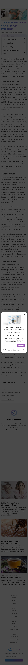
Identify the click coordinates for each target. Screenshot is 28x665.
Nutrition (14, 600)
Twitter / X (14, 613)
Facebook (14, 611)
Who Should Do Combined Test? (11, 52)
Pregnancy (4, 389)
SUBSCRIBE (21, 346)
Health (3, 32)
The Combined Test (9, 39)
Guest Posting (14, 629)
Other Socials (14, 616)
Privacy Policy (14, 639)
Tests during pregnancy (7, 399)
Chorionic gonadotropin (8, 395)
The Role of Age (8, 47)
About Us (14, 624)
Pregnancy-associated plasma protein (11, 392)
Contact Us (14, 626)
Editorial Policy (14, 642)
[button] (14, 382)
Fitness (14, 603)
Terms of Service (14, 637)
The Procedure (8, 43)
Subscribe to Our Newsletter (14, 653)
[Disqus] (14, 455)
